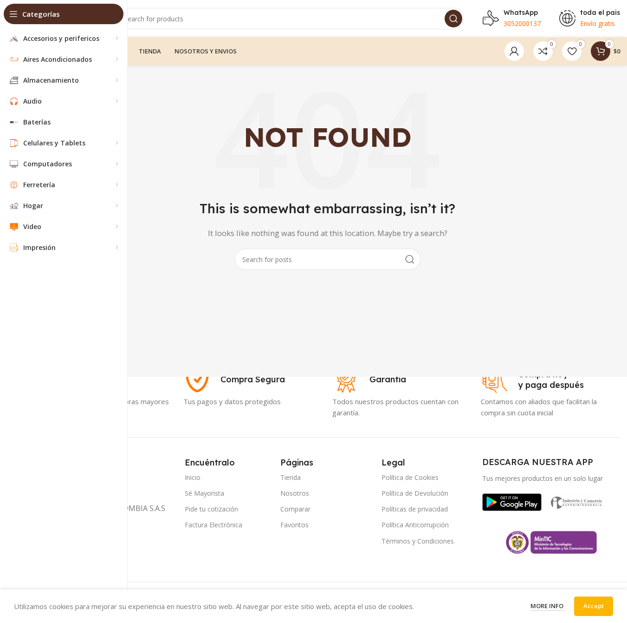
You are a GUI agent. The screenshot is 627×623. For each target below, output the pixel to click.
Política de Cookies (410, 477)
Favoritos (294, 524)
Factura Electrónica (213, 524)
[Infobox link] (234, 379)
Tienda (290, 477)
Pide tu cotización (211, 509)
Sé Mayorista (204, 493)
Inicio (192, 477)
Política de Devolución (414, 493)
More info (547, 606)
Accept (593, 606)
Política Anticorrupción (415, 524)
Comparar (295, 509)
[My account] (514, 51)
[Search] (453, 18)
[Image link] (512, 501)
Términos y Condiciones (417, 541)
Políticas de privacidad (414, 509)
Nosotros (294, 493)
